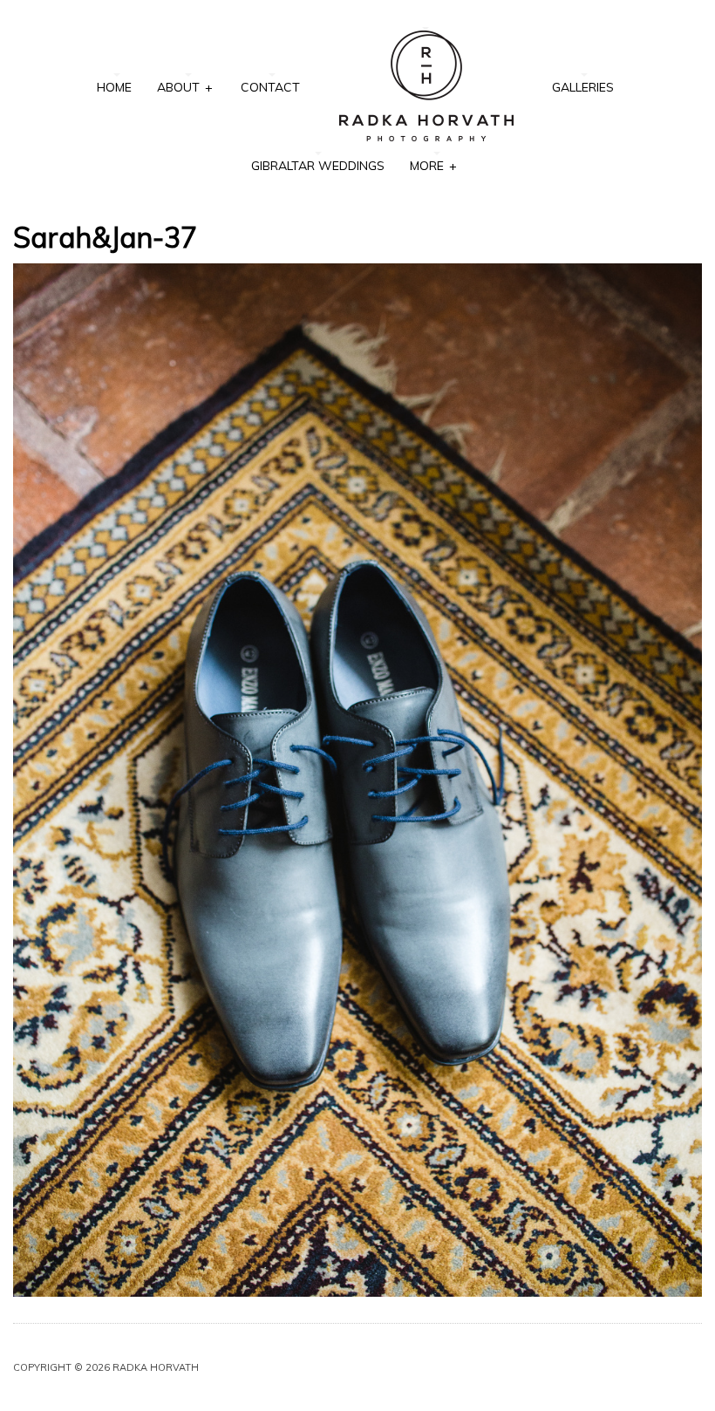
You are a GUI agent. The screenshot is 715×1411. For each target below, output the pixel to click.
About (184, 87)
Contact (270, 87)
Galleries (583, 87)
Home (114, 87)
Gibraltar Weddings (318, 166)
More (433, 166)
